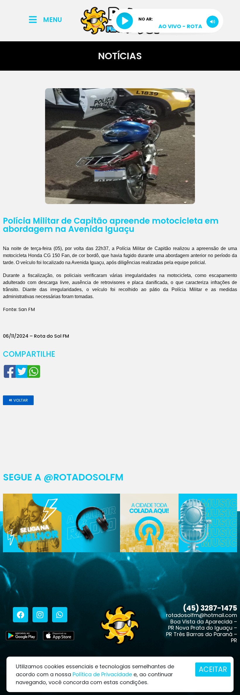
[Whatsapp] (59, 614)
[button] (18, 400)
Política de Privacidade (102, 674)
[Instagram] (40, 614)
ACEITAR (213, 669)
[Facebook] (20, 614)
